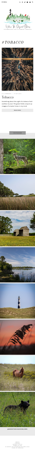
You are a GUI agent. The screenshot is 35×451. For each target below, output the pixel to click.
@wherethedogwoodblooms (17, 429)
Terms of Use (17, 445)
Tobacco (8, 97)
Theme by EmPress (18, 448)
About (18, 442)
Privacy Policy (17, 444)
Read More (17, 110)
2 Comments (7, 93)
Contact (17, 443)
